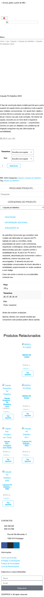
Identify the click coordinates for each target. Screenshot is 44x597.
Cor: (6, 158)
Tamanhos (5, 151)
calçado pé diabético (11, 180)
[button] (22, 39)
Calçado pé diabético (26, 41)
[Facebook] (4, 545)
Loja (7, 41)
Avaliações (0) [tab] (12, 227)
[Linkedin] (16, 545)
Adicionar (14, 165)
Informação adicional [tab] (16, 222)
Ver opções (28, 373)
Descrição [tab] (10, 217)
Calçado (13, 41)
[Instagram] (10, 545)
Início (2, 41)
